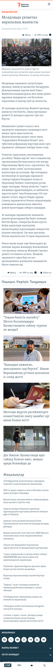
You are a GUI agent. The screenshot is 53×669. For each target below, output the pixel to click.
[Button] (26, 35)
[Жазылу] (43, 639)
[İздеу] (44, 665)
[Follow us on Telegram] (30, 639)
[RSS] (37, 639)
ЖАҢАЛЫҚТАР (10, 12)
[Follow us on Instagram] (24, 639)
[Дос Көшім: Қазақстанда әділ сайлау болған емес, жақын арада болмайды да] (26, 439)
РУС (19, 665)
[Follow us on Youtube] (17, 639)
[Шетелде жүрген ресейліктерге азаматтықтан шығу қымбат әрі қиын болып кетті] (26, 396)
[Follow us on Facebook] (4, 639)
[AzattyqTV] (32, 665)
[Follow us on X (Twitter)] (11, 639)
